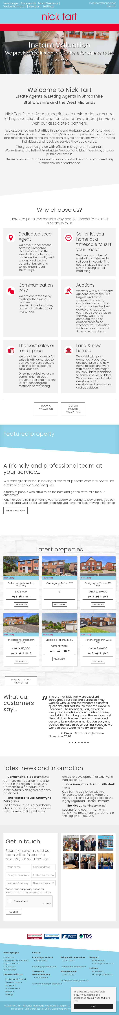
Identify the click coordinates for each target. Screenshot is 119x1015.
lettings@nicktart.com (102, 974)
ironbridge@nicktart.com (44, 966)
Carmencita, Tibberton (24, 777)
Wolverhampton (14, 6)
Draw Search (9, 969)
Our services (9, 966)
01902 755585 (41, 977)
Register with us (11, 963)
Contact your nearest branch (102, 4)
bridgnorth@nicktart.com (73, 966)
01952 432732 (97, 971)
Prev (45, 716)
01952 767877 (69, 974)
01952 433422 (40, 960)
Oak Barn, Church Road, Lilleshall (90, 784)
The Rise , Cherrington (82, 805)
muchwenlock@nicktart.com (75, 980)
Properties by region (55, 1005)
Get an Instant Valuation (73, 409)
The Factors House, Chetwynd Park (27, 799)
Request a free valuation (15, 960)
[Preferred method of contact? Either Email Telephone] (43, 875)
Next (111, 716)
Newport (35, 6)
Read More (21, 604)
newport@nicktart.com (102, 963)
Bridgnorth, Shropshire (73, 957)
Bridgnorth (28, 3)
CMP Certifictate (34, 1008)
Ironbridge (10, 3)
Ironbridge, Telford (42, 957)
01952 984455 (98, 960)
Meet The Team (15, 510)
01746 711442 (69, 960)
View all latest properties (21, 681)
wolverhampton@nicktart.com (47, 983)
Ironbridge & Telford (15, 979)
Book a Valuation (46, 407)
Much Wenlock (48, 3)
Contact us (8, 957)
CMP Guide (51, 1008)
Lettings (48, 6)
